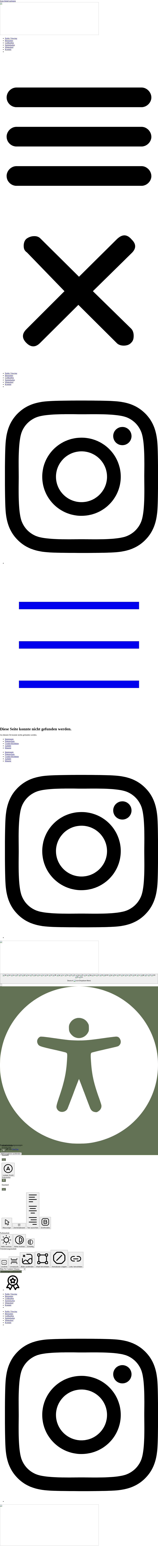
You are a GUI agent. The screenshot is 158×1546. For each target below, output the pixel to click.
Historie (8, 748)
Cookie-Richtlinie (12, 743)
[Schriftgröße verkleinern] (4, 1159)
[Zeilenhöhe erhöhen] (4, 1180)
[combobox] (79, 979)
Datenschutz (10, 741)
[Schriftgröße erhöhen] (4, 1150)
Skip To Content (6, 1269)
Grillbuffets (9, 43)
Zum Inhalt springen (8, 1)
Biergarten (9, 41)
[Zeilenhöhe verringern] (4, 1189)
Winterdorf (9, 47)
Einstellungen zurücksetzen (11, 1272)
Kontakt (8, 49)
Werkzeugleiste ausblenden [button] (11, 1154)
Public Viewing (11, 38)
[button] (79, 212)
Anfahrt (8, 746)
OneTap (15, 1149)
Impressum (9, 739)
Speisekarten (10, 45)
